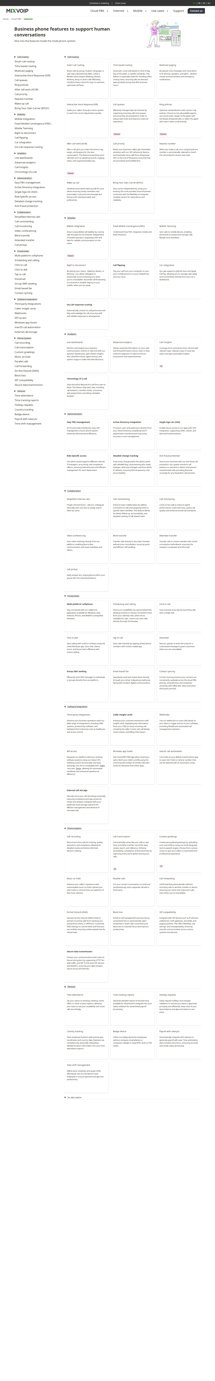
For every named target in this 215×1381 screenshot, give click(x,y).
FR (199, 3)
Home (6, 19)
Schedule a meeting (99, 3)
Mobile (137, 11)
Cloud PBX (97, 11)
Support (178, 11)
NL (209, 3)
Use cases (157, 11)
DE (204, 3)
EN (194, 3)
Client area (120, 3)
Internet (118, 11)
